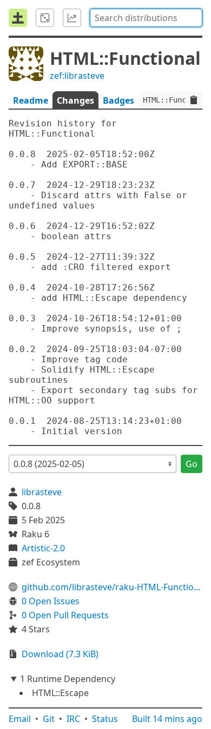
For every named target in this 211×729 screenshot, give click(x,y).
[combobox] (146, 18)
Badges (118, 100)
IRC (73, 719)
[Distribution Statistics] (72, 18)
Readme (30, 100)
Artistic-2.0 (43, 548)
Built (167, 719)
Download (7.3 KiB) (60, 654)
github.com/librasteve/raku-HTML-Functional (112, 587)
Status (105, 719)
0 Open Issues (51, 601)
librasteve (42, 492)
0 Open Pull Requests (65, 615)
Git (49, 719)
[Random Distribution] (45, 18)
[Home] (18, 18)
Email (20, 719)
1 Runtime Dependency (67, 679)
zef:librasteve (77, 76)
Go (191, 464)
